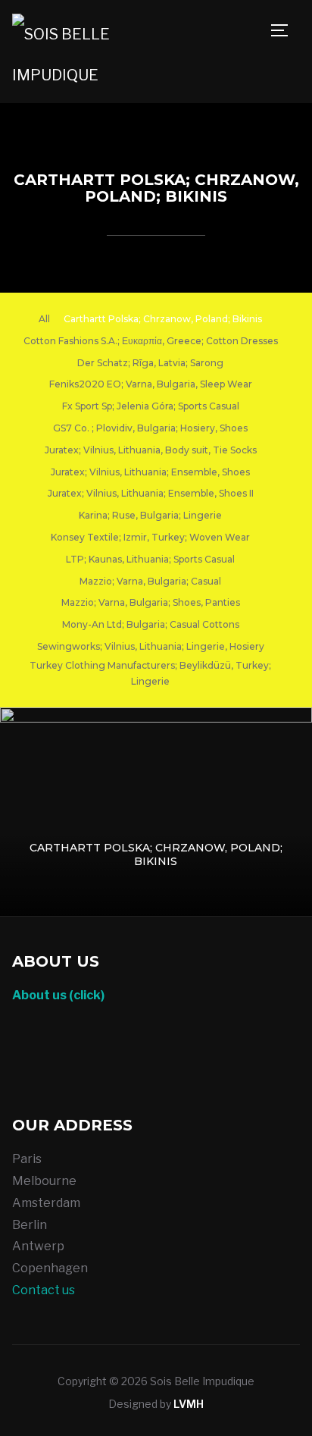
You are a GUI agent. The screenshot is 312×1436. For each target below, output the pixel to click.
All (44, 319)
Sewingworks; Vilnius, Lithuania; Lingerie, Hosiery (150, 646)
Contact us (43, 1290)
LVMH (188, 1403)
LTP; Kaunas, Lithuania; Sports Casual (150, 559)
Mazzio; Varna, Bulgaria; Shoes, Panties (150, 602)
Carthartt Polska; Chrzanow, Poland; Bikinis (163, 319)
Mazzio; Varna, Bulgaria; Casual (150, 581)
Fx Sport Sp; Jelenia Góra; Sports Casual (150, 406)
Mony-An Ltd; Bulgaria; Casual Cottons (150, 624)
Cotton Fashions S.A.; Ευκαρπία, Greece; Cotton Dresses (150, 340)
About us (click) (58, 995)
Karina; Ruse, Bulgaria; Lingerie (150, 515)
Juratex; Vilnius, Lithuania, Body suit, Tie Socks (151, 450)
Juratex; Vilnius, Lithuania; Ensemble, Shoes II (151, 493)
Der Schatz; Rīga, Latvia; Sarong (150, 362)
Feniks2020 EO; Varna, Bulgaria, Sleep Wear (150, 384)
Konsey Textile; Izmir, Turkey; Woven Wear (150, 537)
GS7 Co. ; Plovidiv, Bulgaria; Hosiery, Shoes (150, 428)
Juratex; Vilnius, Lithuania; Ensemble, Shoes (150, 472)
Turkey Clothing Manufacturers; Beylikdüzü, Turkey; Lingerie (150, 674)
